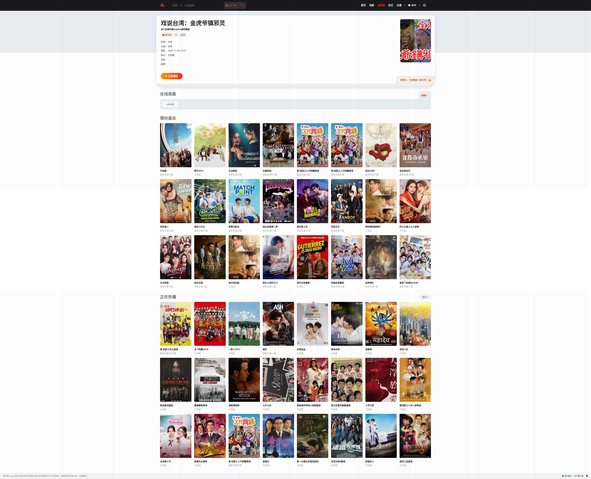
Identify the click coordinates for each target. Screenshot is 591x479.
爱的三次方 (199, 226)
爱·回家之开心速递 (169, 349)
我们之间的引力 (270, 282)
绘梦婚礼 (369, 282)
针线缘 (163, 170)
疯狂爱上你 (302, 226)
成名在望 (198, 282)
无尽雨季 (164, 282)
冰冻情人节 (165, 461)
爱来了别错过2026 (409, 282)
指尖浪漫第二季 (270, 226)
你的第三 (164, 226)
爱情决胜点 (234, 226)
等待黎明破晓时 (372, 226)
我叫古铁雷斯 (303, 282)
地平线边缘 (234, 282)
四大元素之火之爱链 (409, 226)
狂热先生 (335, 226)
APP (413, 5)
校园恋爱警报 (337, 282)
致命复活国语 (166, 405)
